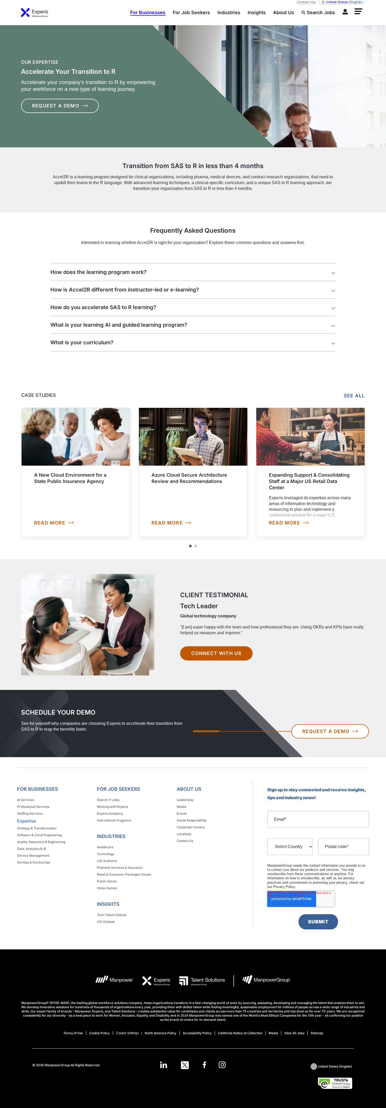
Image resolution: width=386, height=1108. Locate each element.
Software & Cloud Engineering (39, 835)
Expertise (26, 821)
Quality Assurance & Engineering (41, 842)
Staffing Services (30, 813)
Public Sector (107, 881)
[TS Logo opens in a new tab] (202, 981)
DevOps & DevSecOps (33, 862)
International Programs (114, 820)
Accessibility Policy (197, 1033)
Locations (184, 834)
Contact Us (306, 2)
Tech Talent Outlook (112, 915)
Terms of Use (73, 1033)
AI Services (25, 800)
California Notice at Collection (240, 1033)
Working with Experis (112, 807)
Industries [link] (111, 836)
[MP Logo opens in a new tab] (114, 981)
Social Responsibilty (192, 820)
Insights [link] (108, 904)
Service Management (33, 855)
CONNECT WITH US (216, 653)
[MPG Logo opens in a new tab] (266, 981)
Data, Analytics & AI (31, 849)
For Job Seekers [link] (118, 789)
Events (182, 813)
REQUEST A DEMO (55, 105)
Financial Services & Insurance (120, 868)
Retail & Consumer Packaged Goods (124, 874)
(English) (344, 2)
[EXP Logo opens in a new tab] (156, 981)
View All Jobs (294, 1033)
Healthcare (105, 847)
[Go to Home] (35, 12)
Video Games (107, 888)
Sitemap (317, 1033)
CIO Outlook (106, 922)
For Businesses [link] (37, 789)
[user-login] (345, 12)
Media (181, 807)
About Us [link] (189, 789)
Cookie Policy (99, 1033)
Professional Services (33, 807)
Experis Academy (110, 813)
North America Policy (160, 1033)
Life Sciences (107, 861)
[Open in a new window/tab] (163, 1065)
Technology (105, 854)
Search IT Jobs (108, 800)
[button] (358, 11)
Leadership (185, 800)
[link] (75, 472)
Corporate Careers (191, 827)
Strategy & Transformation (36, 828)
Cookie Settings (127, 1033)
